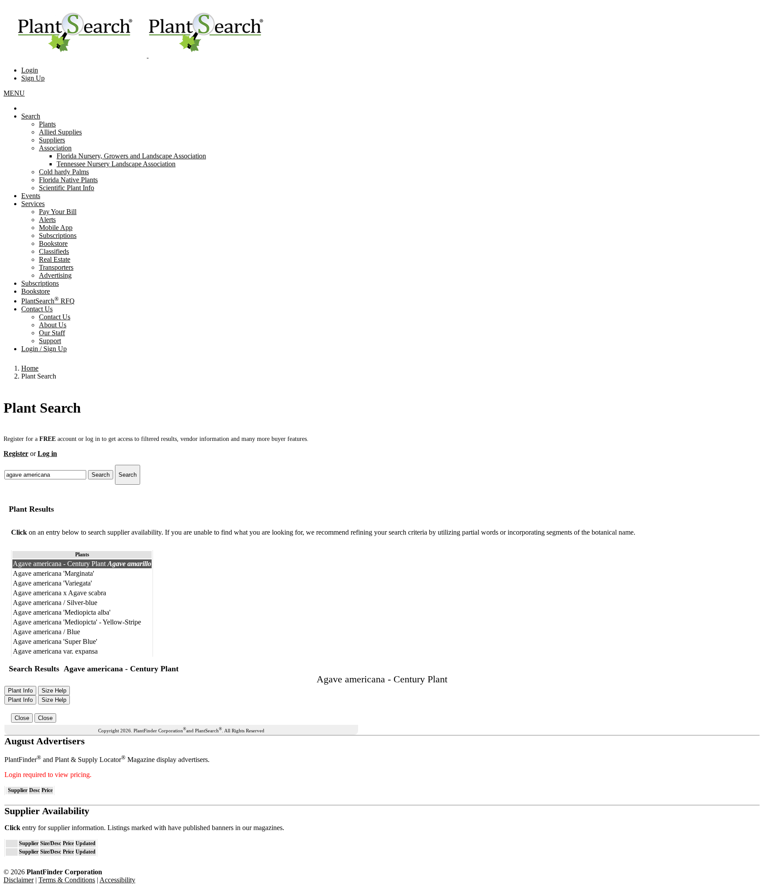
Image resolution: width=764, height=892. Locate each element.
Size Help (54, 690)
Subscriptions (57, 235)
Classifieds (54, 251)
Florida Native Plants (68, 180)
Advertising (55, 275)
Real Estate (54, 259)
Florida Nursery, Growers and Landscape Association (131, 156)
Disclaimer (19, 880)
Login (29, 70)
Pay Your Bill (57, 211)
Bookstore (53, 243)
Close (22, 718)
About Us (52, 325)
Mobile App (56, 227)
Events (30, 195)
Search (30, 116)
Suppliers (52, 140)
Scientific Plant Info (66, 187)
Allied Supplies (60, 132)
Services (33, 203)
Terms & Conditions (66, 880)
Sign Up (33, 78)
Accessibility (117, 880)
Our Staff (52, 333)
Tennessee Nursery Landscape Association (116, 164)
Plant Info (20, 690)
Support (50, 341)
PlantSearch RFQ (48, 301)
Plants (47, 124)
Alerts (47, 219)
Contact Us (37, 309)
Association (55, 148)
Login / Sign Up (44, 348)
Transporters (56, 267)
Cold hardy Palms (64, 172)
